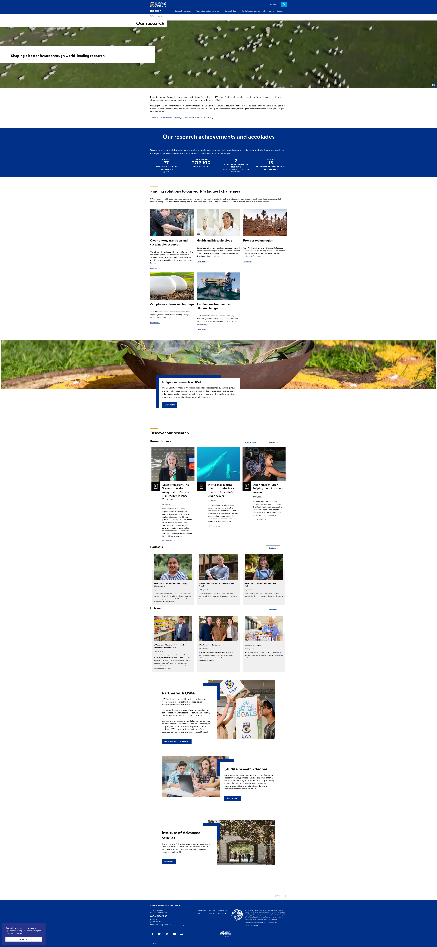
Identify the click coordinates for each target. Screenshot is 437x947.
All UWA (273, 4)
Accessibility (201, 910)
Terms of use (222, 910)
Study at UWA (232, 798)
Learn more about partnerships (176, 741)
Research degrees (232, 11)
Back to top (279, 896)
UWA (152, 16)
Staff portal (222, 913)
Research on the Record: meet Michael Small (217, 584)
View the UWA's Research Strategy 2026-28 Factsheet (175, 117)
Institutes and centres (251, 11)
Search (284, 4)
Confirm (23, 939)
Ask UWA (212, 910)
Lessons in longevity (254, 645)
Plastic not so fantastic (209, 645)
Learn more (155, 268)
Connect (280, 11)
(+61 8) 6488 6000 (158, 916)
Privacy (211, 913)
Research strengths (183, 11)
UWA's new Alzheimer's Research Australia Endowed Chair (169, 646)
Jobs (198, 913)
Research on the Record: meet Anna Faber (261, 584)
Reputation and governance (207, 11)
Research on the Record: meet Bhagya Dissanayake (171, 584)
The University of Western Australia (165, 905)
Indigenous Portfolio (252, 925)
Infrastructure (268, 11)
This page (153, 943)
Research (159, 16)
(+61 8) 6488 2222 (156, 922)
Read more (170, 540)
